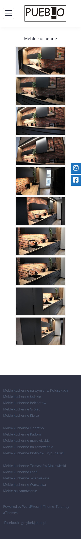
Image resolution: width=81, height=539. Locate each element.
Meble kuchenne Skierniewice (26, 478)
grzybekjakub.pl (33, 522)
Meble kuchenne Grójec (21, 409)
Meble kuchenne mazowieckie (26, 440)
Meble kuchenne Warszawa (24, 484)
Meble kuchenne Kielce (21, 415)
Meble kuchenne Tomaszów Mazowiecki (34, 465)
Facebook (11, 522)
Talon (60, 506)
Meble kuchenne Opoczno (23, 428)
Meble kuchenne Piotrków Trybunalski (33, 453)
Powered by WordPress (21, 506)
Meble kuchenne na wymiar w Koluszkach (35, 390)
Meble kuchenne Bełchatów (24, 403)
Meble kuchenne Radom (22, 434)
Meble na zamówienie (20, 490)
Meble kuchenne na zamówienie (28, 447)
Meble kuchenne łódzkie (22, 396)
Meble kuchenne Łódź (20, 472)
